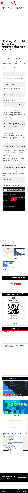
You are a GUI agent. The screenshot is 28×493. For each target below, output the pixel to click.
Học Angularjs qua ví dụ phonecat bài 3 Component (8, 269)
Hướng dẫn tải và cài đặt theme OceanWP (19, 257)
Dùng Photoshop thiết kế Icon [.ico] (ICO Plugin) (14, 452)
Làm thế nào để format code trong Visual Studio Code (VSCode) (14, 397)
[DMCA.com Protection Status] (22, 478)
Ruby (13, 331)
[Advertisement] (14, 24)
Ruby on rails (6, 331)
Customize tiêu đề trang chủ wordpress (8, 256)
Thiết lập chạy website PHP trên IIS (11, 415)
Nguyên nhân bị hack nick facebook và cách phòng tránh (15, 434)
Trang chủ (4, 8)
